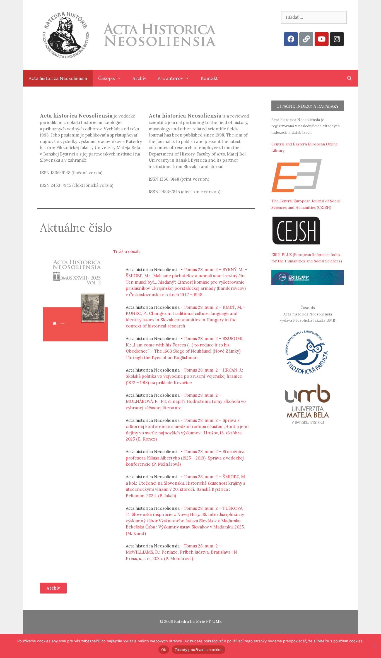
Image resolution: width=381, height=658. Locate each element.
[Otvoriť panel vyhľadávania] (349, 78)
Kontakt (209, 78)
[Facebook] (291, 39)
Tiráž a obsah (126, 251)
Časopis (106, 78)
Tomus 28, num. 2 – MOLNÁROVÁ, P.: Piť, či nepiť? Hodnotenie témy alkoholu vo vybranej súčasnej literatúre (186, 401)
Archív (139, 78)
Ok (163, 649)
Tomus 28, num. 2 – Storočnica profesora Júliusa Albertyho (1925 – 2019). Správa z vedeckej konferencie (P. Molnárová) (185, 458)
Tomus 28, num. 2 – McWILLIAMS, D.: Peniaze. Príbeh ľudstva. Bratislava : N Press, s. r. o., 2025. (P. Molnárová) (181, 552)
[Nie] (374, 646)
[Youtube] (322, 39)
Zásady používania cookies (199, 649)
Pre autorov (170, 78)
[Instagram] (337, 39)
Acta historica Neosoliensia (58, 78)
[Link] (306, 39)
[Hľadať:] (314, 17)
